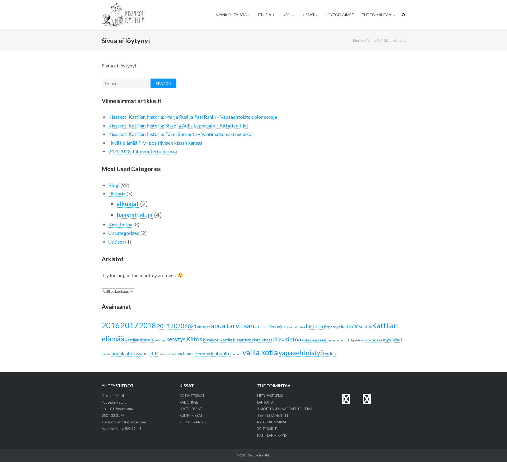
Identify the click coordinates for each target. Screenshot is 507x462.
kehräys (159, 340)
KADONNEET (190, 402)
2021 (190, 326)
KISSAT (308, 14)
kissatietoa (287, 339)
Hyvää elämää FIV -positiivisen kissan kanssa (155, 143)
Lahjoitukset (356, 340)
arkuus (260, 327)
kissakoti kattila (217, 339)
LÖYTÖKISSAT (191, 409)
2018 (147, 325)
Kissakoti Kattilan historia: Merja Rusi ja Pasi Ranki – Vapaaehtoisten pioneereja (192, 117)
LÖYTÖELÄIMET (340, 14)
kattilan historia (139, 339)
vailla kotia (260, 352)
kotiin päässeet (314, 340)
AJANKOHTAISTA (231, 14)
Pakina (106, 354)
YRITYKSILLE (267, 429)
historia (314, 326)
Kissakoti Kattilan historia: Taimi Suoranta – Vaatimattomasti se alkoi (180, 134)
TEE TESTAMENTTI (272, 415)
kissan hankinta (247, 339)
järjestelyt (332, 326)
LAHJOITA (265, 402)
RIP (154, 353)
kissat (266, 339)
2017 (129, 325)
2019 (163, 326)
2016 (111, 325)
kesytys (176, 339)
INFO (285, 14)
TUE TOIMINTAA (376, 14)
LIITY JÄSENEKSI (270, 396)
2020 (177, 326)
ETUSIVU (266, 14)
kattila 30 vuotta (356, 326)
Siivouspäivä (166, 354)
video (330, 353)
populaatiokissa (127, 353)
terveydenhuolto (213, 353)
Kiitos (194, 339)
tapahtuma (185, 353)
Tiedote (236, 354)
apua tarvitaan (232, 325)
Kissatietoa (120, 224)
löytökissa (373, 340)
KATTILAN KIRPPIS (272, 435)
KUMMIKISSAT (191, 415)
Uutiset (116, 242)
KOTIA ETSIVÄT (192, 396)
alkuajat (128, 203)
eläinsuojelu (276, 326)
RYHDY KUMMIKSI (271, 422)
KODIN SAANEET (193, 422)
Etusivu (358, 40)
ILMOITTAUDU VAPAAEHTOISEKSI (284, 409)
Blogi (113, 185)
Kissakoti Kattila (259, 455)
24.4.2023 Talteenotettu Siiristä (142, 151)
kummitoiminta (337, 340)
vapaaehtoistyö (301, 352)
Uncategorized (123, 233)
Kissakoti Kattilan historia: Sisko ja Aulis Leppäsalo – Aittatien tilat (178, 126)
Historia (116, 193)
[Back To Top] (493, 449)
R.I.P (146, 354)
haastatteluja (135, 214)
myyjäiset (392, 339)
